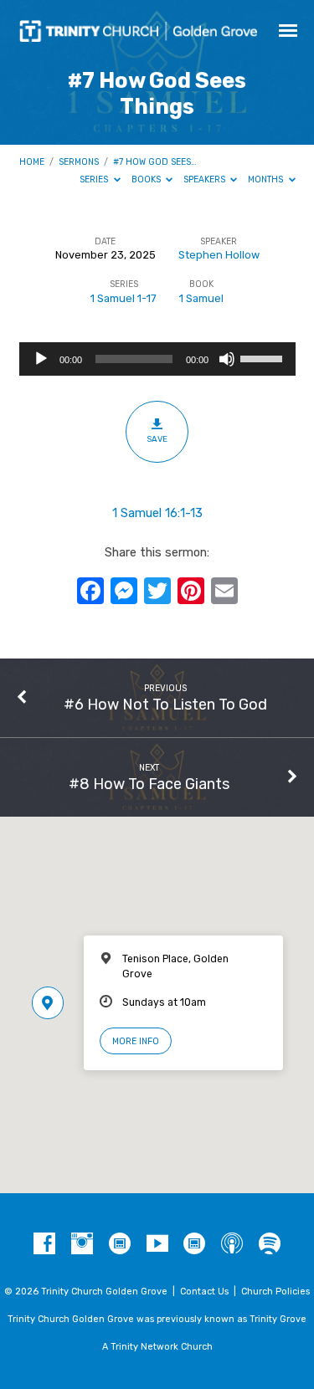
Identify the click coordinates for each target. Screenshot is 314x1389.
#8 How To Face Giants (149, 783)
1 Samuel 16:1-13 (157, 512)
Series (95, 179)
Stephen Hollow (219, 255)
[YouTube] (157, 1244)
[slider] (263, 357)
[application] (157, 359)
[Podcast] (232, 1244)
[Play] (41, 359)
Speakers (205, 179)
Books (147, 179)
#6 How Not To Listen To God (165, 704)
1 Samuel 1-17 (123, 298)
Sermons (79, 161)
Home (31, 161)
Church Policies (275, 1291)
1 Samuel (201, 298)
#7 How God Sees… (155, 161)
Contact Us (204, 1291)
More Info (135, 1041)
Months (267, 179)
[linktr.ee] (194, 1244)
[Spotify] (270, 1244)
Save (157, 438)
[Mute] (227, 359)
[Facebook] (44, 1244)
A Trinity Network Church (157, 1346)
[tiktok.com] (120, 1244)
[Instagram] (82, 1244)
